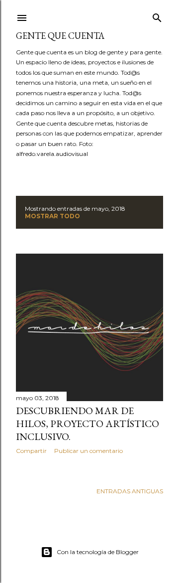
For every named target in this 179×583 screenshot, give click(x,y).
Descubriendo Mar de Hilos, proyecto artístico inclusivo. (87, 423)
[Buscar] (157, 15)
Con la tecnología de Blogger (98, 552)
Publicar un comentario (88, 450)
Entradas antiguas (129, 491)
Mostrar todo (52, 216)
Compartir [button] (31, 450)
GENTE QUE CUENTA (60, 35)
